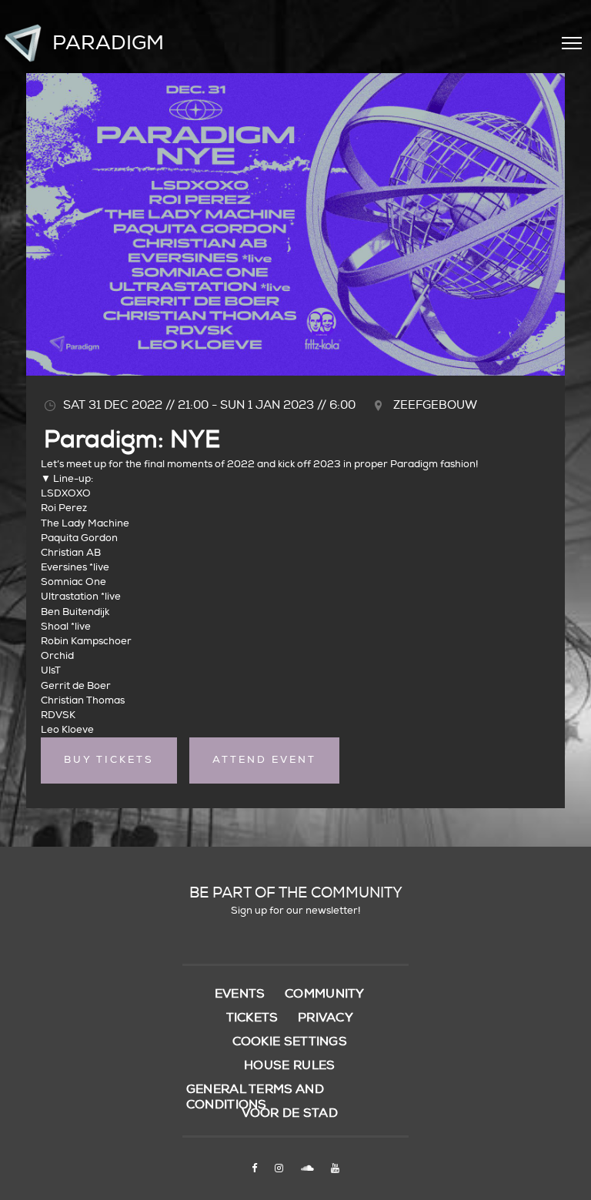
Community (325, 993)
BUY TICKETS (109, 760)
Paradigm (108, 43)
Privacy (325, 1017)
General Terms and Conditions (255, 1096)
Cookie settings (290, 1041)
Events (240, 993)
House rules (289, 1065)
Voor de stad (290, 1113)
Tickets (252, 1017)
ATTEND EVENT (264, 760)
